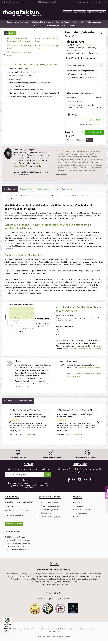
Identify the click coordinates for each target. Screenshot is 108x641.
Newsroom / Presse (83, 509)
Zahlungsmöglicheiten (50, 509)
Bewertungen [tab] (67, 189)
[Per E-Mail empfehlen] (72, 136)
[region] (54, 423)
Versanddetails (85, 45)
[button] (85, 65)
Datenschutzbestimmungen (29, 483)
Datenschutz (46, 513)
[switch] (7, 631)
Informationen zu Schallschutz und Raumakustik (82, 348)
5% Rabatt (107, 493)
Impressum (79, 506)
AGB (27, 485)
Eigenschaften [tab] (25, 189)
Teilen (89, 140)
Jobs (76, 516)
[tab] (10, 189)
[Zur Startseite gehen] (22, 13)
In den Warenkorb (94, 132)
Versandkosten (47, 629)
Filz (26, 262)
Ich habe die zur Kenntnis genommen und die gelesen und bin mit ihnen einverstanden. (29, 485)
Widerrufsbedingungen (50, 506)
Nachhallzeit (11, 228)
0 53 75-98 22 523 (13, 506)
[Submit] (47, 474)
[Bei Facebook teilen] (66, 136)
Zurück (12, 33)
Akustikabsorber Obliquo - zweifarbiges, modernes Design (75, 415)
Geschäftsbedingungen (50, 516)
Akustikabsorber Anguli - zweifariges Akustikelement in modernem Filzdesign (28, 415)
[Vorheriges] (9, 423)
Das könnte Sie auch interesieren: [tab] (18, 400)
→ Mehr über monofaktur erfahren (54, 584)
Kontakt (78, 502)
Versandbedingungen (49, 502)
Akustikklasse (67, 196)
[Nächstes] (98, 423)
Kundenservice (81, 513)
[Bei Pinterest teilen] (69, 136)
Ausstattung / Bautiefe (75, 65)
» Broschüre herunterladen (89, 367)
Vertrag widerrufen (14, 523)
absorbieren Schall (59, 224)
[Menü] (10, 618)
